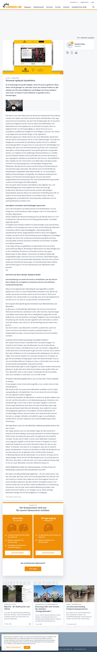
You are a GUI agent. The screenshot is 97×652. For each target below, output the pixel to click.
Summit (66, 7)
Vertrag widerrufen (80, 649)
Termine (49, 7)
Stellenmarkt (38, 7)
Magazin (27, 7)
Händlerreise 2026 (79, 7)
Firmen (58, 7)
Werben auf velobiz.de (65, 649)
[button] (27, 647)
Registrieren (84, 2)
